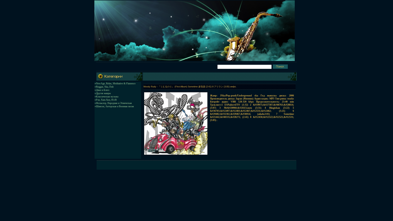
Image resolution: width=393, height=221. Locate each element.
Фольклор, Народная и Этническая (114, 103)
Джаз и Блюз (102, 90)
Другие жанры (103, 93)
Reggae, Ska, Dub (105, 86)
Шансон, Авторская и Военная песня (115, 106)
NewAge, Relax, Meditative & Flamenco (116, 83)
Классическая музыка (107, 96)
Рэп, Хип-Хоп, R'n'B (106, 99)
